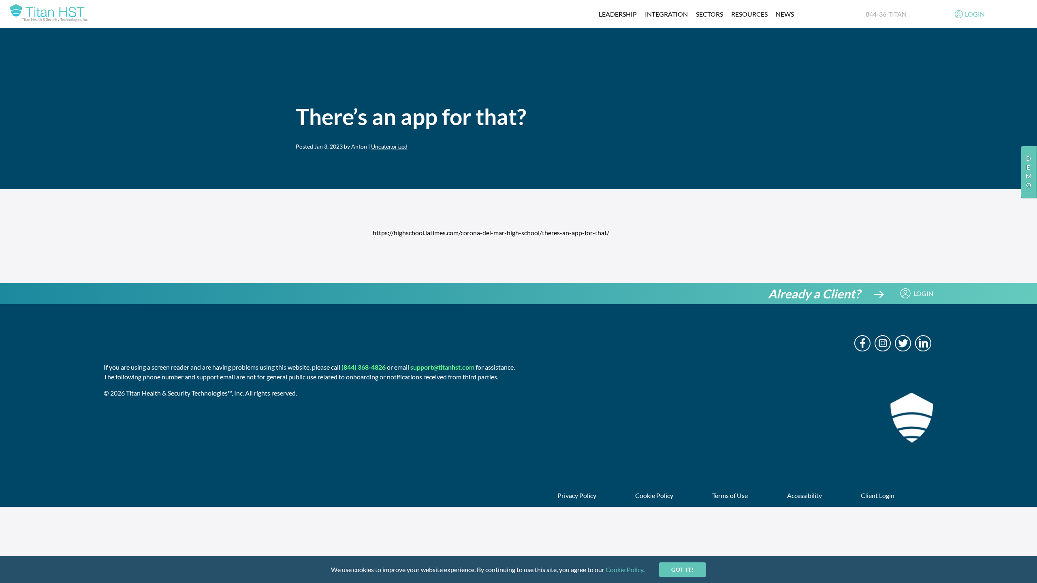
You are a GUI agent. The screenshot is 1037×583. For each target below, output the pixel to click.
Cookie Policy (624, 569)
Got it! (682, 569)
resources (749, 14)
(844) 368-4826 (363, 367)
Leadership (618, 14)
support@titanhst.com (442, 367)
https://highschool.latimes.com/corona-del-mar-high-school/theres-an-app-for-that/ (491, 232)
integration (666, 14)
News (785, 14)
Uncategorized (389, 146)
